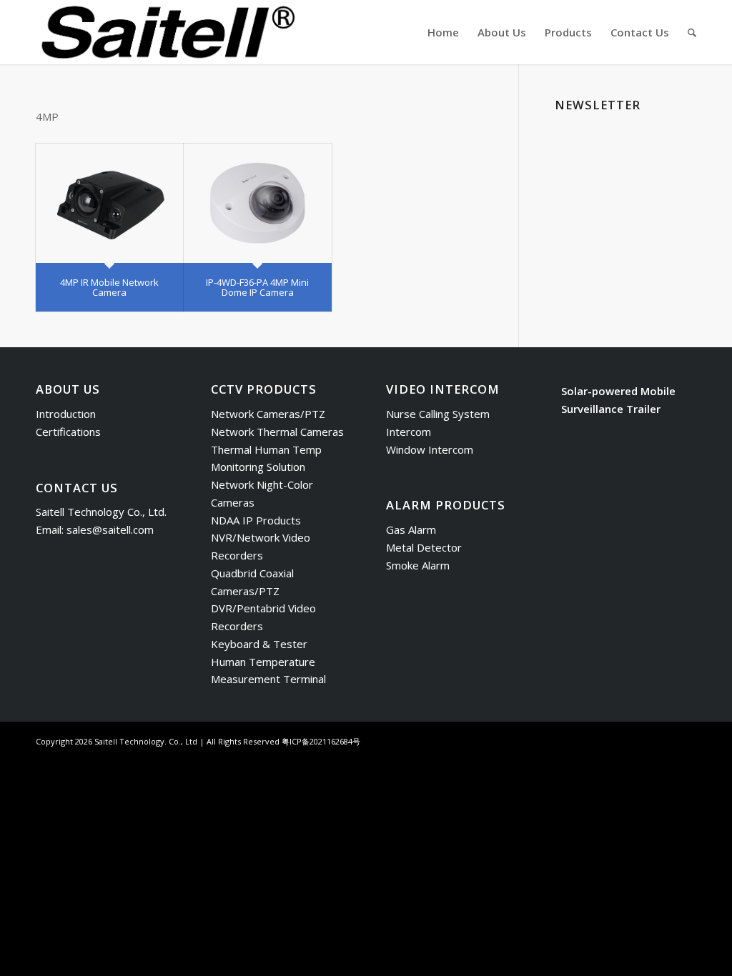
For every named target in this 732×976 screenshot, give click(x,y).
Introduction (66, 414)
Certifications (68, 431)
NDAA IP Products (256, 520)
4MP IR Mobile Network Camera (109, 287)
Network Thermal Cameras (277, 431)
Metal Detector (424, 547)
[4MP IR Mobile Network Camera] (110, 203)
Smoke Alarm (418, 565)
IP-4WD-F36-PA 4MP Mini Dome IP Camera (257, 287)
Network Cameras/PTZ (268, 414)
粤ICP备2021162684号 (321, 741)
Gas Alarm (411, 529)
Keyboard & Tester (259, 644)
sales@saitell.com (110, 529)
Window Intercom (429, 449)
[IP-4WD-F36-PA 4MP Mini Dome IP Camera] (258, 203)
